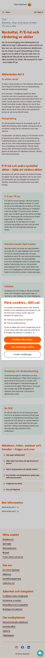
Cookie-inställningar (22, 354)
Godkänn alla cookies (22, 339)
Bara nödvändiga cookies (22, 347)
